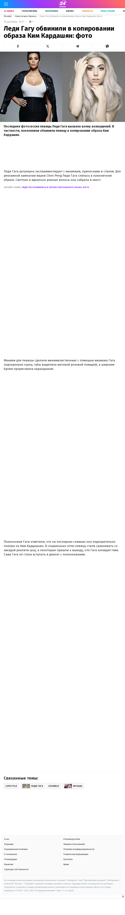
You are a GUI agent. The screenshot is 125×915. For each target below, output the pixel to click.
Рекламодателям (71, 839)
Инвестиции (108, 11)
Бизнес (70, 11)
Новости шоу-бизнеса (26, 16)
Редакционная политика (16, 849)
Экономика (51, 11)
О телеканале (10, 854)
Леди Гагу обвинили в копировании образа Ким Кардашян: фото (71, 16)
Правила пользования (74, 844)
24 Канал (9, 11)
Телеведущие (10, 859)
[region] (62, 907)
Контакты (68, 859)
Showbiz (8, 16)
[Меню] (6, 4)
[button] (18, 46)
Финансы (87, 11)
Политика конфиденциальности (78, 849)
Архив (66, 864)
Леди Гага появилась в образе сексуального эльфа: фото (55, 187)
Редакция (9, 844)
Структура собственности (16, 869)
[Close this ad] (122, 896)
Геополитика (29, 11)
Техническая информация (75, 854)
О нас (6, 839)
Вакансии (8, 864)
